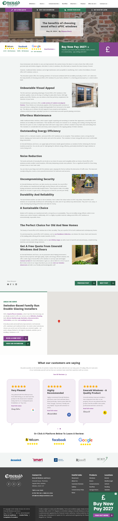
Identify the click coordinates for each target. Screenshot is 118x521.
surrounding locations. (25, 320)
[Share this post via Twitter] (13, 284)
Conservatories (54, 4)
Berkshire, (24, 318)
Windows (32, 4)
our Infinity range (54, 240)
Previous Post (83, 283)
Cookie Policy (23, 515)
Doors (42, 4)
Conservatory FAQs (78, 490)
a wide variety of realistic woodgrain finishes (42, 104)
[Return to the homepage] (11, 4)
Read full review (16, 406)
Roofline (64, 4)
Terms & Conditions (9, 515)
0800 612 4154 (48, 493)
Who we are (92, 4)
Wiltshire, (34, 316)
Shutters (73, 4)
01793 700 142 (36, 493)
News (73, 493)
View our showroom (14, 344)
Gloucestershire (33, 318)
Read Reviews (49, 49)
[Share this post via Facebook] (10, 284)
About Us (75, 481)
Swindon (107, 490)
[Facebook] (9, 484)
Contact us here (25, 261)
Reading (39, 316)
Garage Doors (93, 490)
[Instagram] (14, 484)
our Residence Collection (62, 234)
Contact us (103, 4)
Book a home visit (13, 338)
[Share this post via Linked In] (16, 284)
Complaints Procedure (10, 517)
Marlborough (16, 318)
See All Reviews (59, 375)
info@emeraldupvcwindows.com (42, 496)
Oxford (107, 484)
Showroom (75, 478)
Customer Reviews (77, 484)
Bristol (9, 318)
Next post (104, 283)
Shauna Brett (66, 31)
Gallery (74, 487)
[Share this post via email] (8, 284)
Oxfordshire (7, 320)
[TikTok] (19, 484)
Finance (83, 4)
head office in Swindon (15, 314)
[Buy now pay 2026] (103, 506)
